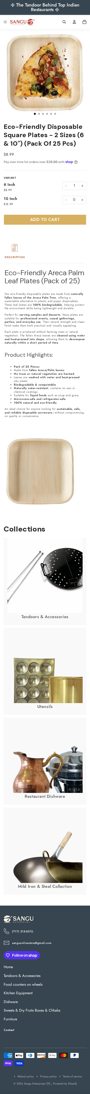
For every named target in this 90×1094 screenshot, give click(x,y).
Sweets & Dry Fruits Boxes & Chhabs (32, 1010)
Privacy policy (48, 1076)
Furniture (10, 1019)
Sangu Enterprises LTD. (37, 1084)
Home (8, 967)
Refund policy (26, 1076)
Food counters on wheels (23, 984)
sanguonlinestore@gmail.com (31, 943)
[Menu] (5, 22)
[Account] (74, 22)
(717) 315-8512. (23, 931)
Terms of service (72, 1076)
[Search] (64, 22)
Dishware (11, 1001)
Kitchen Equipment (18, 993)
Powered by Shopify (65, 1084)
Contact (9, 1030)
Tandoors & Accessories (22, 975)
